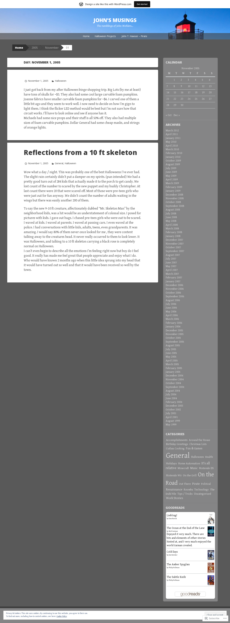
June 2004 (171, 398)
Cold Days (172, 551)
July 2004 (171, 394)
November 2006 (175, 289)
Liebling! (172, 515)
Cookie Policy (62, 616)
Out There (185, 484)
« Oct (169, 115)
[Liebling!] (211, 519)
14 (168, 92)
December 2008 (174, 194)
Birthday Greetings (177, 444)
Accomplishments (177, 440)
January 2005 (173, 372)
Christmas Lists (198, 444)
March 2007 (172, 274)
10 (189, 86)
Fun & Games (194, 448)
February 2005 (174, 368)
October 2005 (173, 338)
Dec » (177, 115)
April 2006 (172, 315)
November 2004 (175, 379)
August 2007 (173, 255)
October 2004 (173, 383)
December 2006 (174, 285)
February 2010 (174, 153)
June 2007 (171, 262)
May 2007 (171, 266)
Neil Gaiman (173, 531)
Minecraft (183, 468)
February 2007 (174, 277)
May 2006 (171, 311)
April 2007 (172, 270)
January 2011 (173, 138)
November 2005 (175, 334)
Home (86, 36)
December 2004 (174, 375)
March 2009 (172, 183)
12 (203, 86)
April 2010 (172, 145)
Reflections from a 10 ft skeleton (80, 152)
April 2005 (172, 360)
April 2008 (172, 225)
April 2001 (172, 417)
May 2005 (171, 356)
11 (196, 86)
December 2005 (174, 330)
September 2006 (175, 296)
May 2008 (171, 221)
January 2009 (173, 191)
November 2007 (175, 243)
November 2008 (175, 198)
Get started (142, 4)
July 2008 (171, 213)
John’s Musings (115, 20)
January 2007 (173, 281)
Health (209, 457)
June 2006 (171, 307)
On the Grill (190, 475)
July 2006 (171, 304)
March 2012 (172, 130)
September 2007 (175, 251)
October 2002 (173, 409)
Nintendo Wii (174, 475)
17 (189, 92)
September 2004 (175, 387)
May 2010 (171, 141)
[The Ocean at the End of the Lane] (211, 531)
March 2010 (172, 149)
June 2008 (171, 217)
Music (194, 468)
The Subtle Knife (176, 577)
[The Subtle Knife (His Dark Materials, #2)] (211, 580)
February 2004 (174, 402)
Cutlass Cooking (175, 448)
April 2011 (172, 134)
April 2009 (172, 179)
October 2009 (173, 160)
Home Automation (189, 463)
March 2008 (172, 228)
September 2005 (175, 341)
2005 (35, 48)
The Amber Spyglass (178, 564)
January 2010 (173, 157)
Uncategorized (202, 494)
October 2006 (173, 292)
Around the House (199, 440)
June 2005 (171, 353)
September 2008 (175, 206)
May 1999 (171, 424)
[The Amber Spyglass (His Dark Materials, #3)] (211, 567)
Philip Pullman (174, 568)
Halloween (60, 80)
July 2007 (171, 258)
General (59, 163)
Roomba (188, 489)
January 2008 (173, 236)
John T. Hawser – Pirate (134, 36)
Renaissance (174, 489)
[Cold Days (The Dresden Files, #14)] (211, 554)
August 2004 (173, 390)
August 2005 (173, 345)
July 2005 (171, 349)
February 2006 (174, 323)
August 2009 (173, 164)
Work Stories (174, 498)
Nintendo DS (206, 468)
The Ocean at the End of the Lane (186, 528)
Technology (201, 489)
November (52, 48)
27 (210, 99)
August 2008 (173, 209)
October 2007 (173, 247)
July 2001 (171, 413)
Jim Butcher (173, 555)
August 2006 (173, 300)
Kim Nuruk (173, 519)
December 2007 (174, 240)
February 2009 (174, 187)
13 (210, 86)
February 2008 (174, 232)
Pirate (196, 484)
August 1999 (173, 421)
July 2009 (171, 168)
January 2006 (173, 326)
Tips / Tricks (185, 494)
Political (206, 484)
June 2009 (171, 172)
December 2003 (174, 405)
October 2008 (173, 202)
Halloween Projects (105, 36)
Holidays (171, 463)
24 (189, 99)
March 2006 (172, 319)
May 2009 (171, 176)
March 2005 (172, 364)
